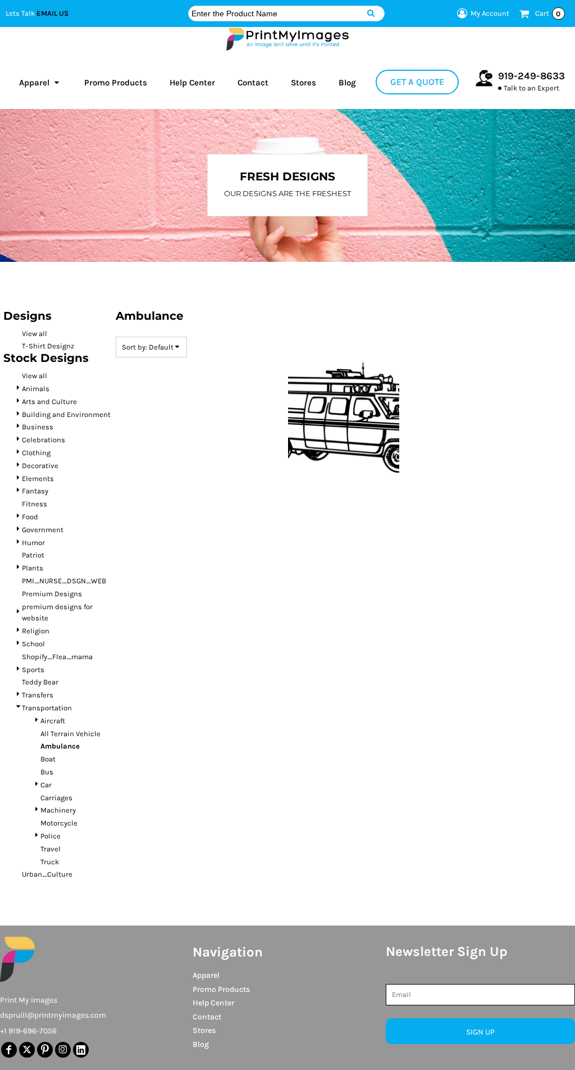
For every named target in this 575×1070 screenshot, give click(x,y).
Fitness (34, 504)
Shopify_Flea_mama (57, 656)
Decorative (40, 465)
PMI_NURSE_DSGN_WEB (64, 581)
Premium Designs (52, 594)
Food (30, 517)
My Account (490, 13)
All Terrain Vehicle (70, 733)
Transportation (47, 708)
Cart (548, 13)
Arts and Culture (49, 401)
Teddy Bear (40, 682)
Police (50, 836)
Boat (48, 759)
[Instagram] (63, 1050)
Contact (207, 1017)
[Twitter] (27, 1050)
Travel (50, 849)
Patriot (33, 555)
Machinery (58, 810)
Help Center (213, 1003)
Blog (201, 1044)
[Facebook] (9, 1050)
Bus (46, 772)
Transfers (37, 695)
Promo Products (221, 989)
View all (34, 333)
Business (37, 427)
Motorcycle (58, 823)
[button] (40, 82)
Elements (38, 478)
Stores (204, 1030)
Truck (49, 862)
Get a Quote (417, 81)
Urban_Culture (47, 874)
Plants (32, 568)
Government (42, 529)
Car (46, 785)
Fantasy (35, 491)
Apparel (206, 975)
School (33, 644)
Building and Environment (66, 414)
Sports (33, 669)
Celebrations (43, 440)
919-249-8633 (531, 76)
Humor (33, 542)
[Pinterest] (45, 1050)
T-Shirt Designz (48, 346)
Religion (35, 631)
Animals (35, 388)
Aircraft (52, 721)
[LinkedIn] (81, 1050)
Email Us (52, 13)
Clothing (36, 452)
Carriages (56, 798)
